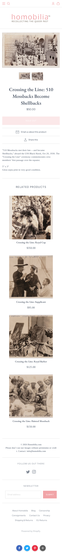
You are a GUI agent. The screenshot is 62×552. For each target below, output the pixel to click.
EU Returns (41, 520)
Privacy (46, 515)
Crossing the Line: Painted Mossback (31, 421)
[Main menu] (3, 3)
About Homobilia (20, 510)
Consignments (19, 515)
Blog (33, 510)
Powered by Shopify (30, 531)
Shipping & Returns (24, 520)
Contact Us (34, 515)
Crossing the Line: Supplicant (31, 301)
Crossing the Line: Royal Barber (31, 361)
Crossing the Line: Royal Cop (31, 242)
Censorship (44, 510)
